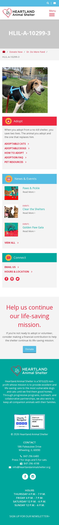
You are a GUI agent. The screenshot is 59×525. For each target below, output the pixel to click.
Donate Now (16, 51)
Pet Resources (14, 162)
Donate (29, 349)
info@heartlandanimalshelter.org (31, 467)
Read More (28, 191)
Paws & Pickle (31, 188)
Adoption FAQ (14, 157)
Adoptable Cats (15, 143)
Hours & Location (17, 271)
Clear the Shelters (34, 209)
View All (10, 242)
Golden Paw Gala (33, 227)
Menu (52, 10)
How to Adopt (14, 153)
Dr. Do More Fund (35, 51)
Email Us (10, 267)
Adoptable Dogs (15, 148)
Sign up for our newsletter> (30, 516)
